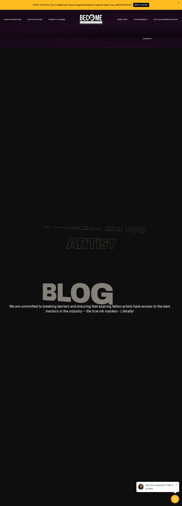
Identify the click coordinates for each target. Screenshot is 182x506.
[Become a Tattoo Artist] (91, 19)
